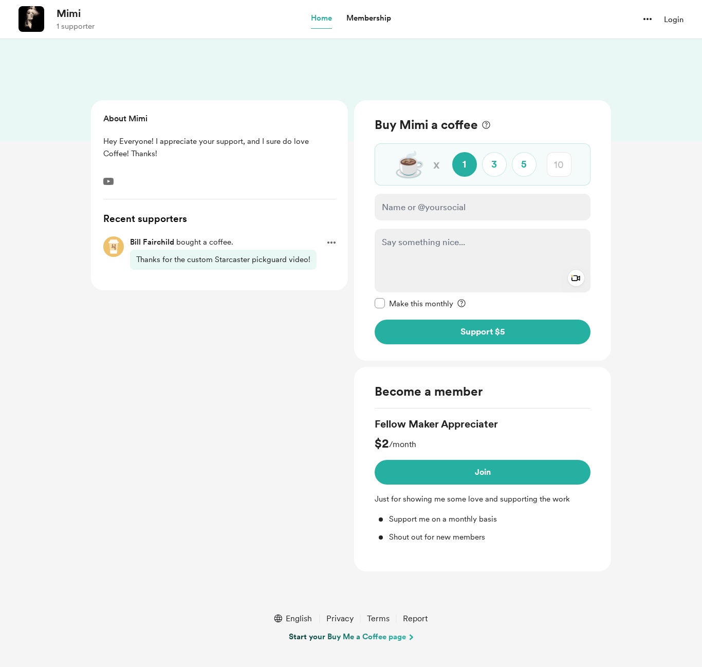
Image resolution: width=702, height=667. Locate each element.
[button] (321, 18)
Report (415, 618)
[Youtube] (108, 181)
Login (673, 19)
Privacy (340, 618)
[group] (482, 480)
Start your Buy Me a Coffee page (347, 636)
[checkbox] (414, 303)
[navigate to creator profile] (31, 19)
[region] (482, 230)
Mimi (69, 13)
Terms (378, 618)
